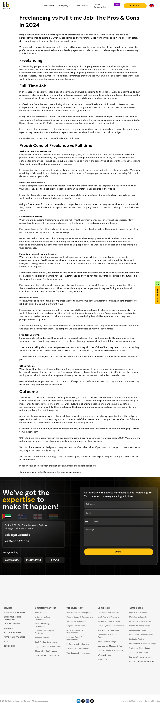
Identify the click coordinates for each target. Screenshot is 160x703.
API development (42, 637)
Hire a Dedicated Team (14, 612)
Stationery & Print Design (139, 648)
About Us (8, 628)
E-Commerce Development (77, 644)
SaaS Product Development (46, 642)
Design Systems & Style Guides (111, 626)
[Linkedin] (78, 701)
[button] (117, 4)
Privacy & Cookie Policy (133, 701)
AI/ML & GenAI (41, 612)
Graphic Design (136, 608)
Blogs (7, 641)
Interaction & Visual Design (109, 630)
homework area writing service (35, 372)
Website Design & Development (79, 617)
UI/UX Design (104, 608)
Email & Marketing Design (139, 626)
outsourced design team (50, 456)
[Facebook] (88, 701)
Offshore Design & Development (12, 618)
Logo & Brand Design (138, 612)
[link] (157, 291)
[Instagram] (83, 701)
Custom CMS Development (77, 648)
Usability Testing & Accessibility (111, 650)
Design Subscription (100, 5)
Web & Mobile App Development (43, 625)
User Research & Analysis (108, 612)
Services (8, 608)
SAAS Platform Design (107, 641)
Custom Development (45, 608)
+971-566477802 (17, 541)
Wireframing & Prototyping (109, 621)
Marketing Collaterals (138, 617)
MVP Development (12, 624)
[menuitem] (49, 5)
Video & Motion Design (138, 652)
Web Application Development (79, 612)
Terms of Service (152, 701)
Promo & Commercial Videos (141, 657)
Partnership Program (14, 637)
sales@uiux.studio (47, 471)
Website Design (104, 655)
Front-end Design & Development (74, 631)
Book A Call (9, 646)
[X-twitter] (92, 701)
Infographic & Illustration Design (142, 643)
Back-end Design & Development (74, 638)
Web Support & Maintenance (78, 653)
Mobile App (102, 659)
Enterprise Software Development (43, 618)
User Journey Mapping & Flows (110, 646)
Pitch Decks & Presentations (141, 635)
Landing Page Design (137, 630)
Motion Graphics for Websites (141, 661)
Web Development (75, 608)
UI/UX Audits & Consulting (108, 617)
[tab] (10, 516)
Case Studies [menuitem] (82, 5)
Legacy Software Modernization (48, 646)
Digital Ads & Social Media (140, 621)
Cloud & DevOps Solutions (46, 651)
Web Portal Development (76, 621)
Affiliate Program (13, 633)
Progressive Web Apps (75, 626)
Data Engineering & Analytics (47, 655)
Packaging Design (136, 639)
